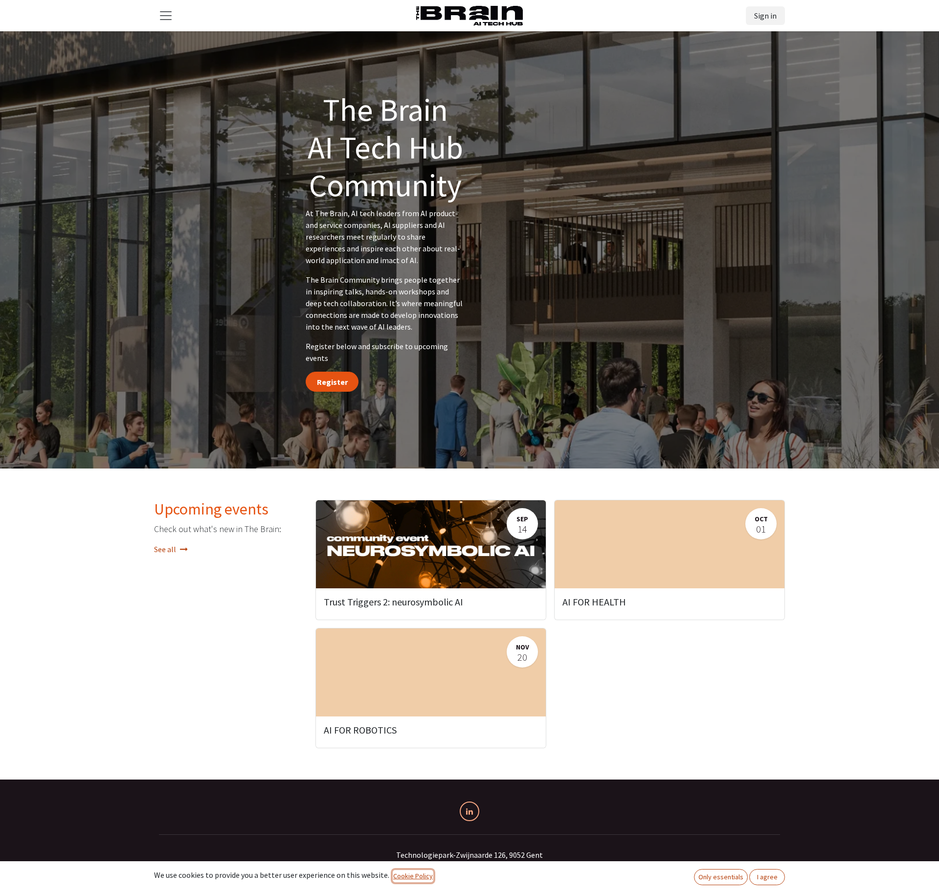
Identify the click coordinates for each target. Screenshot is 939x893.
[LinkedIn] (469, 811)
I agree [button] (767, 876)
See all (165, 549)
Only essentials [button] (720, 876)
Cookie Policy (413, 875)
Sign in (765, 16)
